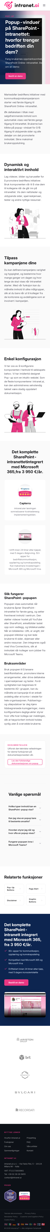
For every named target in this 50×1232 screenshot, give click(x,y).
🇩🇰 (35, 1224)
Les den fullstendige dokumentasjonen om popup (25, 762)
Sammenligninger (11, 1150)
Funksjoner (9, 1142)
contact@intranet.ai (12, 1177)
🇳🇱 (26, 1224)
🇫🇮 (39, 1224)
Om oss (7, 1146)
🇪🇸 (22, 1224)
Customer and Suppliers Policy (31, 1217)
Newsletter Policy (11, 1217)
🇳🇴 (43, 1224)
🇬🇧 (6, 1224)
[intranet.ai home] (21, 5)
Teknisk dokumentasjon (13, 1213)
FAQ (28, 1142)
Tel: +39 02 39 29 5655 (15, 1174)
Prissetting (31, 1138)
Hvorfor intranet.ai (12, 1138)
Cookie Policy (9, 1220)
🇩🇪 (14, 1224)
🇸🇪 (30, 1224)
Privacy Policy (30, 1213)
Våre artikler (32, 1146)
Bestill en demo (16, 76)
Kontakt (30, 1150)
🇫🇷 (18, 1224)
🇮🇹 (10, 1224)
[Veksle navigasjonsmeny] (44, 5)
